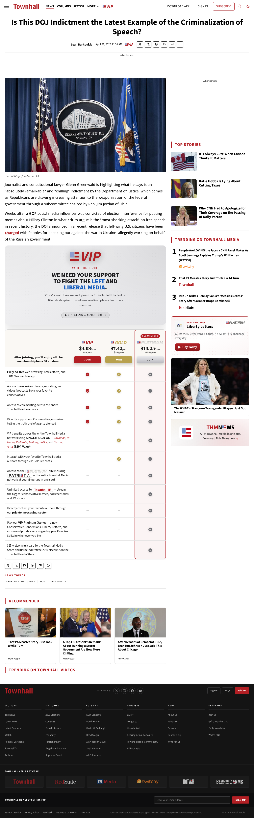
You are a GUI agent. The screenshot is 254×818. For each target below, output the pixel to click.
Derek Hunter (93, 721)
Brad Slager (92, 735)
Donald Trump (53, 728)
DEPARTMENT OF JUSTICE (20, 581)
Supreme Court (53, 755)
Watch (8, 735)
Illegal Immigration (55, 748)
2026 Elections (52, 715)
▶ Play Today (187, 347)
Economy (50, 735)
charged (12, 232)
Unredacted (133, 728)
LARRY (130, 715)
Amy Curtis (123, 658)
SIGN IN (203, 6)
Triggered (132, 721)
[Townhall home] (19, 690)
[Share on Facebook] (156, 44)
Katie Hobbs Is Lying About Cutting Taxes (220, 183)
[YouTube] (140, 691)
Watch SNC (214, 735)
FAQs (227, 690)
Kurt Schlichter (94, 715)
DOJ (42, 581)
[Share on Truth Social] (148, 44)
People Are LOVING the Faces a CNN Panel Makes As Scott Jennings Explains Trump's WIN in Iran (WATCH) (213, 255)
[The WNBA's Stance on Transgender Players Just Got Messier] (210, 381)
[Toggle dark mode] (248, 6)
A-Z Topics (52, 705)
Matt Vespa (14, 658)
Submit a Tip (174, 735)
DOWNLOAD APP (178, 6)
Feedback (47, 812)
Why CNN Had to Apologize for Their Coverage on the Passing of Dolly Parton (222, 212)
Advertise (172, 721)
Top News (10, 715)
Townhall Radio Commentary (142, 742)
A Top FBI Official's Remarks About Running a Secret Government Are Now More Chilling (82, 648)
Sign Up (241, 800)
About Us (172, 715)
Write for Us (174, 742)
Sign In (213, 690)
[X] (116, 691)
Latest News (11, 721)
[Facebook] (132, 691)
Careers (172, 728)
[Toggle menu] (6, 6)
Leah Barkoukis (81, 44)
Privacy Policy (32, 812)
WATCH (79, 6)
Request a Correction (66, 812)
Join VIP (242, 690)
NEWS (50, 6)
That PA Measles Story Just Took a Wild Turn (30, 644)
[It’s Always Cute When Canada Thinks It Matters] (184, 161)
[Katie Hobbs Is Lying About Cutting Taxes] (184, 189)
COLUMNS (64, 6)
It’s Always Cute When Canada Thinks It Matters (222, 156)
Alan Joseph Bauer (96, 742)
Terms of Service (13, 812)
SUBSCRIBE (223, 6)
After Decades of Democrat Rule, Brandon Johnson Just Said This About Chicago (140, 646)
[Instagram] (124, 691)
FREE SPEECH (58, 581)
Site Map (85, 812)
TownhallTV (11, 748)
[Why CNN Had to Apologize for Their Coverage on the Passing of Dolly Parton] (184, 216)
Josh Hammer (93, 748)
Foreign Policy (53, 742)
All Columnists (93, 755)
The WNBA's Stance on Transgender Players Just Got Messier (210, 410)
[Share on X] (140, 44)
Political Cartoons (14, 742)
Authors (9, 755)
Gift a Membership (218, 721)
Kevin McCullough (95, 728)
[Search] (239, 6)
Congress (50, 721)
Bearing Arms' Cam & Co (140, 735)
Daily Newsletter (217, 728)
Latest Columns (13, 728)
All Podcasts (133, 748)
